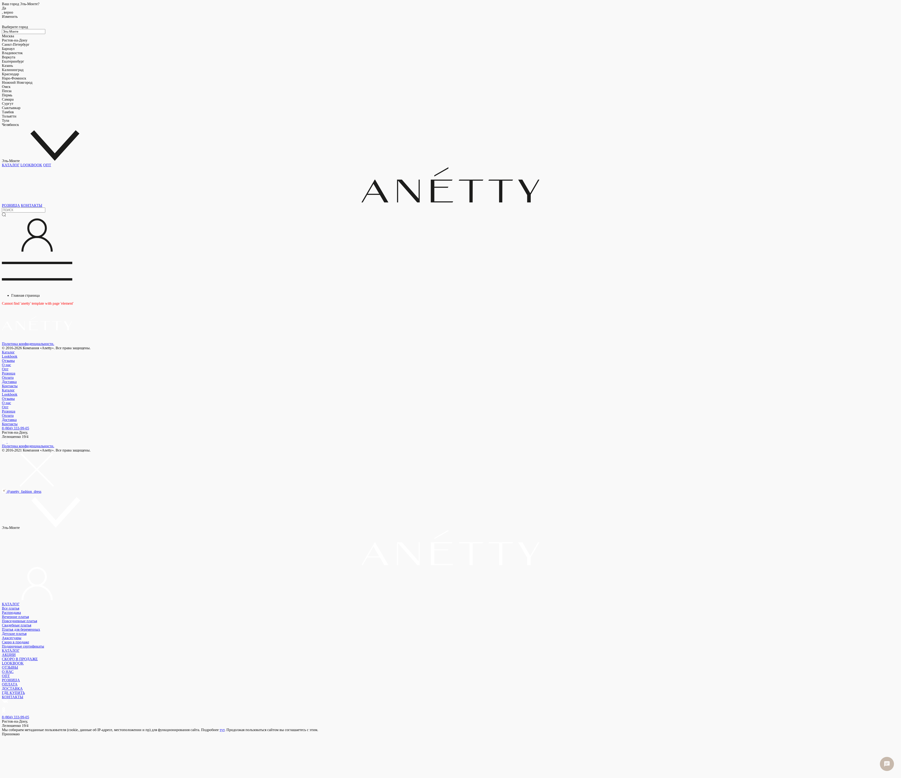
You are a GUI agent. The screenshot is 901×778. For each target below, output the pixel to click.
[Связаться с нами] (887, 764)
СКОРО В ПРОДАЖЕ (20, 659)
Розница (8, 373)
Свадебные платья (16, 625)
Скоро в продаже (15, 642)
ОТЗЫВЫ (10, 667)
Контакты (10, 386)
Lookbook (9, 356)
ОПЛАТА (10, 684)
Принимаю (11, 734)
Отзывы (8, 361)
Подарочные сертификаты (23, 646)
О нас (6, 365)
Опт (5, 369)
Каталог (8, 352)
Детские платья (14, 634)
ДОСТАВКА (12, 689)
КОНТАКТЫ (31, 205)
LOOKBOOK (31, 165)
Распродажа (11, 613)
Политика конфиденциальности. (28, 344)
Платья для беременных (21, 629)
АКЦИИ (9, 655)
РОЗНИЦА (11, 205)
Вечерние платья (15, 617)
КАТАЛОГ (10, 165)
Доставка (9, 382)
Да (7, 10)
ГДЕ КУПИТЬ (13, 693)
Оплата (8, 378)
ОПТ (47, 165)
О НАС (8, 672)
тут (222, 730)
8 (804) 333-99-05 (15, 428)
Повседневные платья (19, 621)
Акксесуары (11, 638)
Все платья (10, 608)
